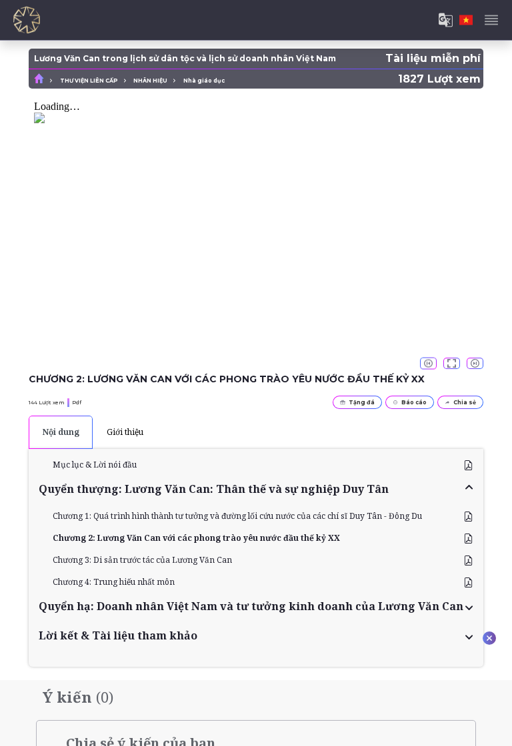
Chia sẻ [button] (464, 402)
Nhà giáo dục (204, 80)
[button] (256, 489)
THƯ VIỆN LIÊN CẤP (89, 80)
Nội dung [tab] (61, 432)
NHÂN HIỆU (150, 80)
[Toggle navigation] (491, 20)
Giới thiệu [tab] (125, 432)
